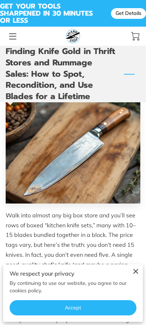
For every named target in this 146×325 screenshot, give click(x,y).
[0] (135, 36)
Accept (73, 307)
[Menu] (12, 36)
